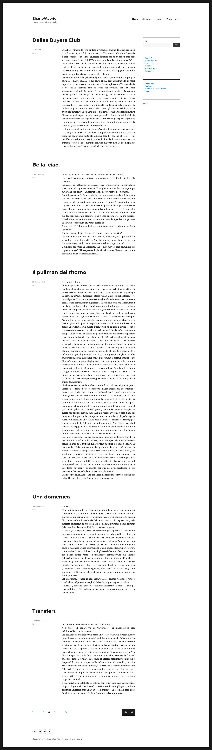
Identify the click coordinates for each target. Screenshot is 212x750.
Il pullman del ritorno (59, 272)
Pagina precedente (125, 715)
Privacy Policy (173, 19)
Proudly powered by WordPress (70, 739)
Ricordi (147, 66)
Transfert (44, 611)
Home (135, 19)
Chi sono (146, 19)
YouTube (148, 86)
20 (67, 712)
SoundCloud (149, 84)
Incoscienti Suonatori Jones (155, 89)
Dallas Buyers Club (56, 40)
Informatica (149, 61)
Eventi (160, 19)
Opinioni (148, 63)
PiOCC (147, 91)
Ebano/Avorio (44, 18)
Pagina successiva (132, 715)
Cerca (145, 41)
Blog (34, 53)
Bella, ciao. (46, 165)
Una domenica (51, 497)
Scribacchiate (150, 68)
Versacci (148, 71)
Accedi (145, 104)
